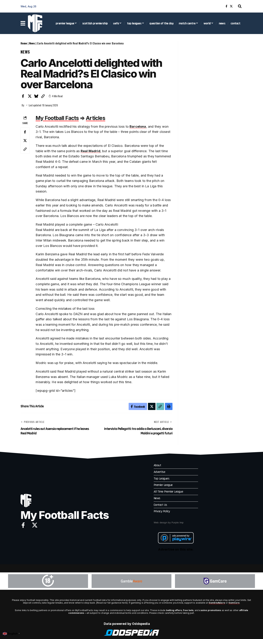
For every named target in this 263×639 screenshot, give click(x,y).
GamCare (234, 602)
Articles (95, 118)
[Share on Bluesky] (36, 96)
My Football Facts (57, 118)
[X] (231, 6)
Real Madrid (90, 151)
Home (24, 43)
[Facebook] (226, 6)
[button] (240, 6)
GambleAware (217, 602)
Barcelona (138, 126)
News (32, 43)
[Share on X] (29, 96)
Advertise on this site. (175, 549)
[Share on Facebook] (23, 96)
